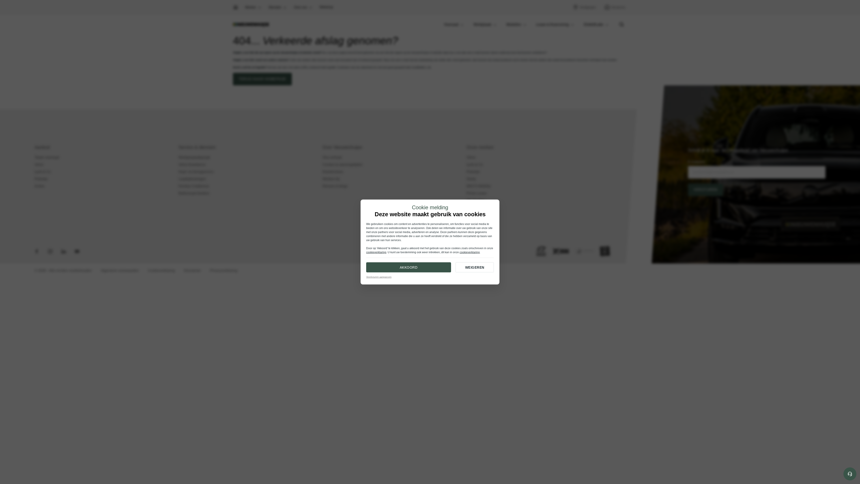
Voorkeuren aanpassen (378, 277)
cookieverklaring (376, 252)
